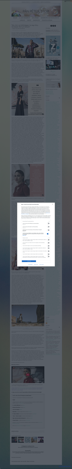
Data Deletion (30, 264)
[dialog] (36, 234)
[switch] (48, 223)
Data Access (36, 264)
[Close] (53, 204)
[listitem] (36, 221)
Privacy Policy (41, 264)
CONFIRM (29, 261)
